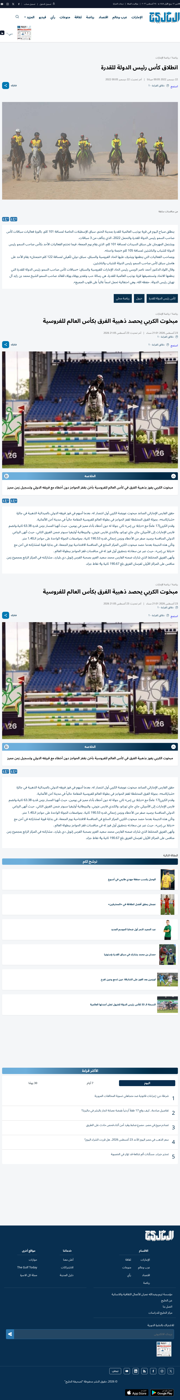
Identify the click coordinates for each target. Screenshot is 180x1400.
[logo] (165, 18)
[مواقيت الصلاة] (2, 34)
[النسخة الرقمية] (24, 33)
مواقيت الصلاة (132, 4)
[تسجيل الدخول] (54, 4)
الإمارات (137, 17)
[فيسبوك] (19, 4)
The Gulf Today (27, 1267)
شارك (14, 85)
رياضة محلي (123, 298)
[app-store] (137, 1393)
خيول (139, 298)
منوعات (65, 17)
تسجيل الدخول (45, 4)
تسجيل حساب (29, 4)
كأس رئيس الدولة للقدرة (162, 298)
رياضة (90, 17)
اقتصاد (103, 17)
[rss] (144, 1371)
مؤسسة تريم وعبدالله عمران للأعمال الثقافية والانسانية (142, 1294)
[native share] (5, 85)
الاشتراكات (67, 1267)
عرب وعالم (119, 17)
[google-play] (162, 1393)
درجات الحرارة (118, 4)
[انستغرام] (7, 4)
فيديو (42, 17)
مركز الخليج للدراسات (160, 1313)
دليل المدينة (66, 1275)
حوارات (33, 1260)
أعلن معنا (68, 1260)
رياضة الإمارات (163, 57)
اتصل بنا (167, 1307)
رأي (52, 17)
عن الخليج (166, 1300)
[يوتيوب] (2, 4)
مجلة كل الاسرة (28, 1275)
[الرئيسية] (159, 1240)
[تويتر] (13, 4)
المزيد (30, 17)
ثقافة (78, 17)
